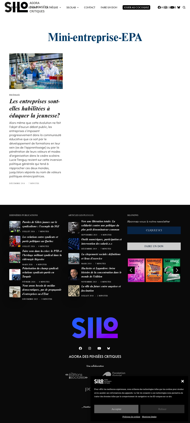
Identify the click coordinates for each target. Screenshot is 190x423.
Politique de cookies (131, 416)
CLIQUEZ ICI (154, 230)
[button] (182, 381)
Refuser (162, 409)
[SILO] (95, 327)
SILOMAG (14, 94)
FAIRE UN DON (154, 246)
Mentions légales (149, 416)
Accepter (116, 409)
